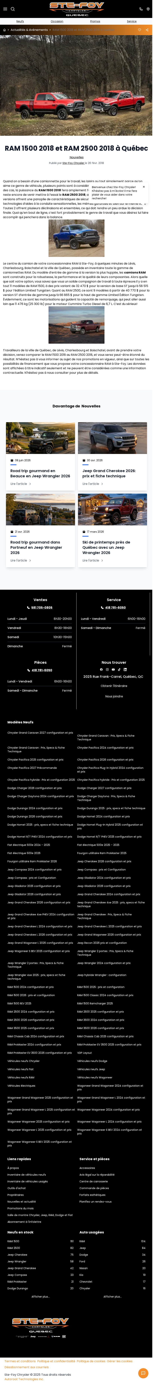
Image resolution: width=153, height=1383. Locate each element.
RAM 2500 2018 (73, 193)
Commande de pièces (93, 1203)
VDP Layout (83, 1068)
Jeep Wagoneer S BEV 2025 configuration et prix (38, 966)
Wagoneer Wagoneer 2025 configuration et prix (38, 1137)
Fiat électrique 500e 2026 (23, 868)
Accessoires (86, 1183)
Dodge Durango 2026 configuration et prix (34, 832)
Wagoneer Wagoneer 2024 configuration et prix (107, 1125)
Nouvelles (75, 155)
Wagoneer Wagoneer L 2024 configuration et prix (108, 1137)
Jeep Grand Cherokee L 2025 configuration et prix (108, 942)
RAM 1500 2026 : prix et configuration (31, 1010)
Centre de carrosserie (92, 1197)
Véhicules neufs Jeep (90, 1084)
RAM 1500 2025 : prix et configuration (99, 1002)
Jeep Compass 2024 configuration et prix (34, 885)
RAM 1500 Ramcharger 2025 (94, 1019)
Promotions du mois (20, 1224)
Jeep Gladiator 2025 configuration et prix (34, 901)
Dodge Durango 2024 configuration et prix (35, 820)
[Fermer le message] (143, 186)
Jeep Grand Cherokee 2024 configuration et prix (107, 909)
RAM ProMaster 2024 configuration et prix (34, 1060)
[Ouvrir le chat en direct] (140, 1373)
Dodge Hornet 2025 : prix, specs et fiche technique (40, 840)
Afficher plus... (40, 1316)
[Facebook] (99, 677)
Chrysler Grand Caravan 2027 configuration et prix (40, 740)
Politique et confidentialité (56, 1379)
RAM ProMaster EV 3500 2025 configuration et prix (108, 1060)
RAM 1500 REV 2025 (19, 1019)
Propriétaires (15, 1210)
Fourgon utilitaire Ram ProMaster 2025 (100, 868)
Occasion (56, 21)
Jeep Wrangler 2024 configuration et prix (102, 978)
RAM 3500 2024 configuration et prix (99, 1035)
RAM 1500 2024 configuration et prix (30, 1002)
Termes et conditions (20, 1379)
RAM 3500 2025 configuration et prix (30, 1043)
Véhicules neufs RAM (20, 1093)
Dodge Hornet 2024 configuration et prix (102, 832)
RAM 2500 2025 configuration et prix (99, 1027)
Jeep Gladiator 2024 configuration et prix (102, 893)
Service (129, 21)
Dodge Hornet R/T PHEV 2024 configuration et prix (39, 852)
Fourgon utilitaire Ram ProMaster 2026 (32, 877)
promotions (90, 362)
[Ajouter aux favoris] (137, 30)
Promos (93, 21)
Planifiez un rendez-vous (94, 1217)
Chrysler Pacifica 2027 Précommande (32, 776)
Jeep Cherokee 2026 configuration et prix (103, 877)
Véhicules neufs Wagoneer (93, 1093)
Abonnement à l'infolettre (24, 1241)
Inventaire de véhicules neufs (26, 1190)
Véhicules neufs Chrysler (23, 1076)
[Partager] (144, 30)
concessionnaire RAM (62, 262)
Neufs (20, 21)
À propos (13, 1183)
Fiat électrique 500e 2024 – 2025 (28, 860)
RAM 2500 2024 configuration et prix (30, 1027)
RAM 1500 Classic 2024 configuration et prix (104, 1010)
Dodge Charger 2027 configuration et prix (103, 800)
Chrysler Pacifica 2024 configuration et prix (104, 755)
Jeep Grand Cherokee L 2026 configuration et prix (39, 950)
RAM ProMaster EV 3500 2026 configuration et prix (39, 1068)
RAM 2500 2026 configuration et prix (30, 1035)
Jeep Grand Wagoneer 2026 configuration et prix (108, 950)
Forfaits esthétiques (91, 1210)
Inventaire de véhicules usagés (27, 1197)
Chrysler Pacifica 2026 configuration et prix (104, 767)
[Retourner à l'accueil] (4, 29)
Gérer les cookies (119, 1379)
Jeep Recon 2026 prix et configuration (101, 958)
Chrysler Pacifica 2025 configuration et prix (35, 767)
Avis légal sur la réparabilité (95, 1190)
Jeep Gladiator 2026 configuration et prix (102, 901)
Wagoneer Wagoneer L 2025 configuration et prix (39, 1145)
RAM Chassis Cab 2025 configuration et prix (104, 1052)
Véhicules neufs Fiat (20, 1084)
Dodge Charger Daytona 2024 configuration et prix (40, 808)
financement (38, 366)
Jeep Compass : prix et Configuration (100, 885)
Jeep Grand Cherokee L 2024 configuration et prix (39, 942)
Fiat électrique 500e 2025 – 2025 (97, 860)
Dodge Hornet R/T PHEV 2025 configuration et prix (108, 852)
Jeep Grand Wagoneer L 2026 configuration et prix (40, 958)
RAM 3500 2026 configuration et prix (99, 1043)
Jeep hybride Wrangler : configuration (100, 990)
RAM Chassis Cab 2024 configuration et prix (35, 1052)
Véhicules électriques (21, 1101)
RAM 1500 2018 (50, 188)
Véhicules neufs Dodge (91, 1076)
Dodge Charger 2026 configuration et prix (34, 800)
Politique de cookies (91, 1379)
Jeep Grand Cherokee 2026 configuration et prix (38, 918)
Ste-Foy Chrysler (72, 161)
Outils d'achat (16, 1203)
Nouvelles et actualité (21, 1217)
